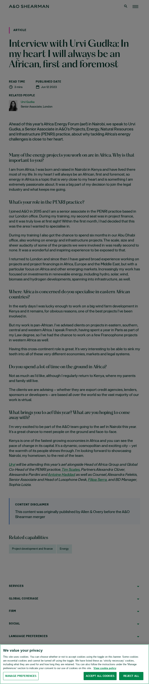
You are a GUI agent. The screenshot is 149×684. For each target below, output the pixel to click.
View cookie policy (105, 668)
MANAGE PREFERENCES (20, 676)
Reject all (131, 676)
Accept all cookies (100, 676)
